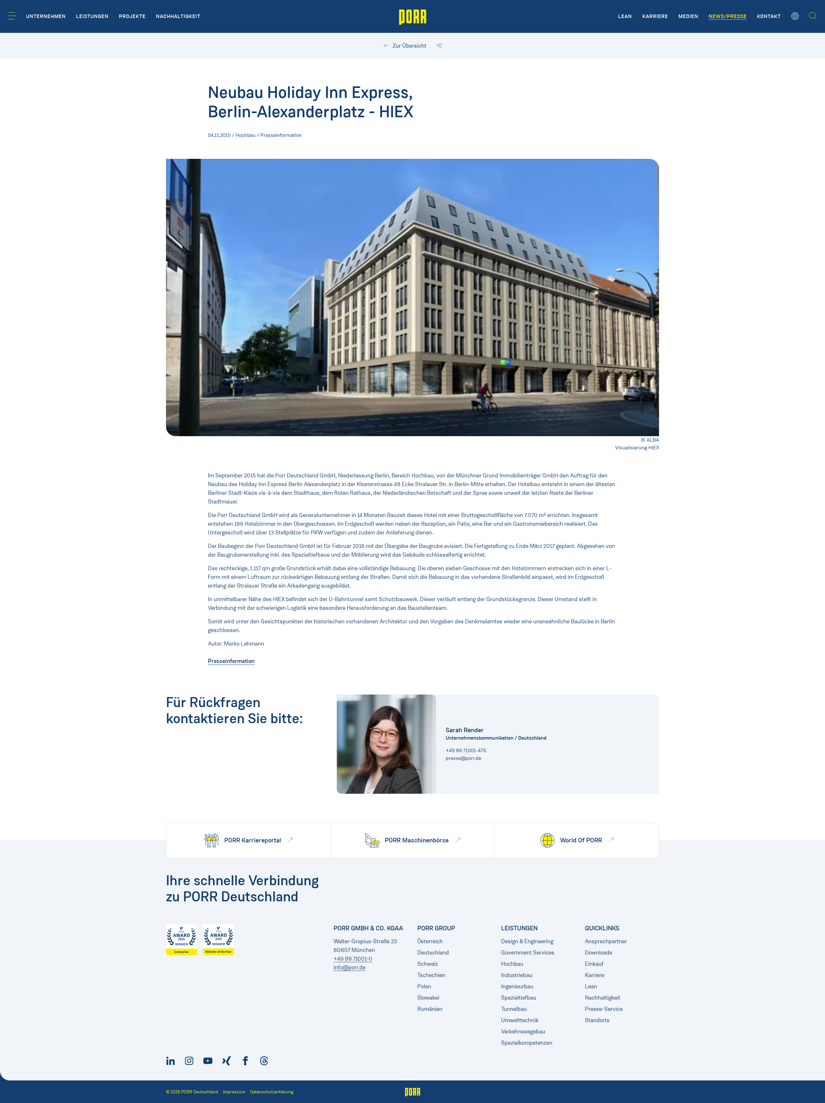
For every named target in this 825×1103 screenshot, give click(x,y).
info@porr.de (349, 967)
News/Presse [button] (728, 16)
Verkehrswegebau (523, 1031)
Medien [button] (688, 16)
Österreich (430, 941)
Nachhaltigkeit (602, 997)
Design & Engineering (527, 941)
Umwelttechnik (520, 1020)
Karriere (594, 975)
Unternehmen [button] (46, 16)
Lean (591, 986)
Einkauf (594, 963)
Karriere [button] (655, 16)
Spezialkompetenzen (526, 1042)
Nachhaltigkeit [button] (178, 16)
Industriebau (516, 975)
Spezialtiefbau (518, 997)
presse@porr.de (463, 758)
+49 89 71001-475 (466, 750)
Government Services (527, 952)
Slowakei (428, 997)
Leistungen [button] (92, 16)
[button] (12, 15)
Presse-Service (604, 1008)
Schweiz (427, 963)
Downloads (598, 952)
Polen (424, 986)
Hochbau (512, 963)
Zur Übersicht (408, 45)
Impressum (234, 1092)
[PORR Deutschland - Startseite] (412, 16)
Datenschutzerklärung (271, 1092)
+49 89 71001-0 (353, 958)
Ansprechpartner (606, 941)
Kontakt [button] (769, 16)
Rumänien (429, 1008)
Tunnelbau (514, 1008)
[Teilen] (439, 46)
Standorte (597, 1020)
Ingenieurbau (517, 986)
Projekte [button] (132, 16)
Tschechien (431, 975)
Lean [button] (625, 16)
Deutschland (433, 952)
